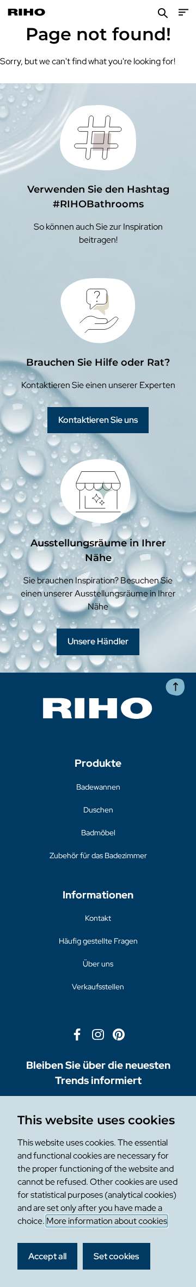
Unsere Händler (98, 641)
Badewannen (98, 787)
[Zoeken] (163, 12)
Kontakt (98, 918)
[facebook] (77, 1033)
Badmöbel (98, 833)
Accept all (47, 1256)
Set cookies (116, 1256)
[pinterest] (119, 1033)
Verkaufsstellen (98, 987)
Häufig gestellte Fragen (98, 941)
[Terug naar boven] (175, 687)
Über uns (98, 964)
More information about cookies (106, 1221)
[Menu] (183, 12)
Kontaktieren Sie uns (98, 420)
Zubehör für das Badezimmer (98, 855)
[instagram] (98, 1033)
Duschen (98, 810)
